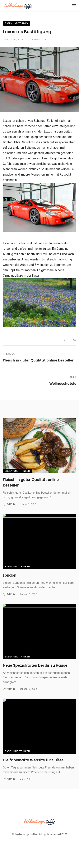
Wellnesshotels (62, 383)
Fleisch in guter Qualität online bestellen (38, 360)
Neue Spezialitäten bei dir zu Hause (35, 665)
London (9, 575)
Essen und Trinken (16, 23)
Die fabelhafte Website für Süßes (33, 760)
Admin (11, 504)
